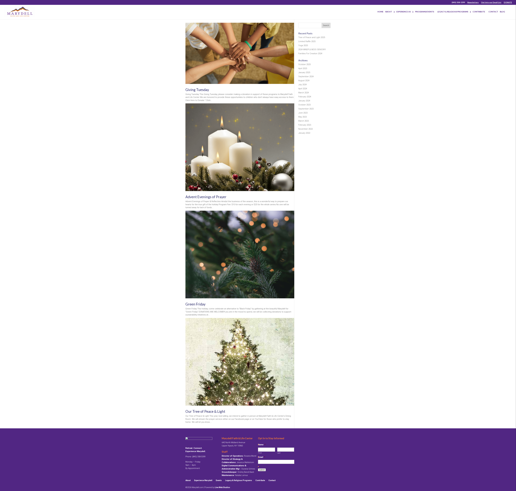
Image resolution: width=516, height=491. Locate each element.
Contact (493, 11)
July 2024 (302, 84)
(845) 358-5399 (458, 2)
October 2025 (304, 64)
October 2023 (304, 105)
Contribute (480, 11)
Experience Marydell (203, 480)
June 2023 (303, 113)
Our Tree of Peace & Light (205, 411)
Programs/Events (425, 11)
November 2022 (305, 129)
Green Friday (195, 304)
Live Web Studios (223, 487)
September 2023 (306, 109)
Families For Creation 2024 (310, 53)
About (388, 11)
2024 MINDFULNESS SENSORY (312, 49)
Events (219, 480)
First (260, 453)
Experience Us (403, 11)
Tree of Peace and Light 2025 (311, 37)
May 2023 (302, 117)
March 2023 (303, 121)
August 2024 (303, 80)
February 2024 (304, 96)
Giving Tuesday (197, 90)
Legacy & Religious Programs (452, 11)
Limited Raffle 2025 (307, 41)
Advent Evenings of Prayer (205, 197)
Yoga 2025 (303, 45)
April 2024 (302, 88)
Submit (262, 470)
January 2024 (304, 100)
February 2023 (304, 125)
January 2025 (304, 72)
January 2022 (304, 133)
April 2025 (302, 68)
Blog (502, 11)
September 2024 (306, 76)
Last (279, 453)
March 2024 (303, 92)
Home (380, 11)
